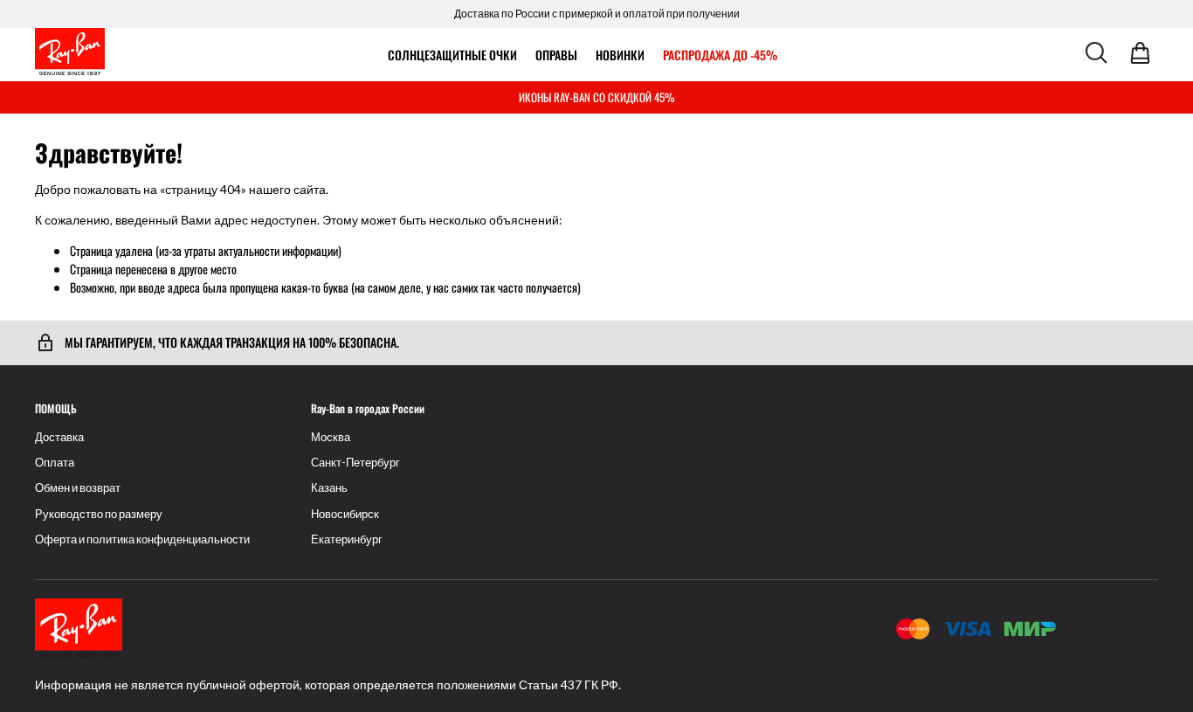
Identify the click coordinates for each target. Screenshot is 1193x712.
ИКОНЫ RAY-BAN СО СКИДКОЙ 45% (597, 97)
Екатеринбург (347, 539)
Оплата (54, 462)
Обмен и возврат (78, 487)
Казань (329, 487)
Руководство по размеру (98, 514)
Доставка (59, 437)
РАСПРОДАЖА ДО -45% (720, 54)
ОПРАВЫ (556, 54)
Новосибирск (345, 514)
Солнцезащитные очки (452, 54)
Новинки (620, 54)
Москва (330, 437)
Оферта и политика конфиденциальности (142, 539)
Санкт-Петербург (355, 462)
